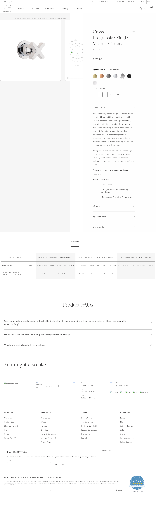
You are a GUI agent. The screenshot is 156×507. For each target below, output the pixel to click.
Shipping (44, 430)
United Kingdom (37, 477)
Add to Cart (114, 94)
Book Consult (104, 2)
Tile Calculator (87, 422)
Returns (44, 426)
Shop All (22, 18)
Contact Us (45, 418)
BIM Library (85, 434)
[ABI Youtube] (115, 392)
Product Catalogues (89, 430)
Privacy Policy (46, 442)
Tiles (122, 422)
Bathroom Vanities (127, 438)
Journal (84, 438)
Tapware (28, 18)
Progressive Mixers (46, 18)
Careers (7, 434)
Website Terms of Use (49, 438)
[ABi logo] (22, 392)
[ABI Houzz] (145, 392)
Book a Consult (87, 418)
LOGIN (150, 2)
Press (6, 430)
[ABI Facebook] (123, 392)
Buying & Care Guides (89, 426)
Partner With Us (10, 438)
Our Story (8, 418)
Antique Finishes (114, 69)
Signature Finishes (99, 69)
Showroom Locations (12, 426)
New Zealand (10, 477)
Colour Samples (126, 442)
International (54, 477)
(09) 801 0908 (122, 386)
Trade (142, 2)
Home (17, 18)
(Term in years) (64, 258)
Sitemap (119, 490)
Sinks (122, 430)
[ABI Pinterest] (136, 392)
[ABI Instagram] (129, 392)
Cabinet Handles (126, 426)
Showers (123, 434)
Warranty (44, 422)
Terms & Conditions (48, 434)
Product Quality (10, 422)
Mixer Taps (35, 18)
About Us (131, 2)
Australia (23, 477)
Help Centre (119, 2)
